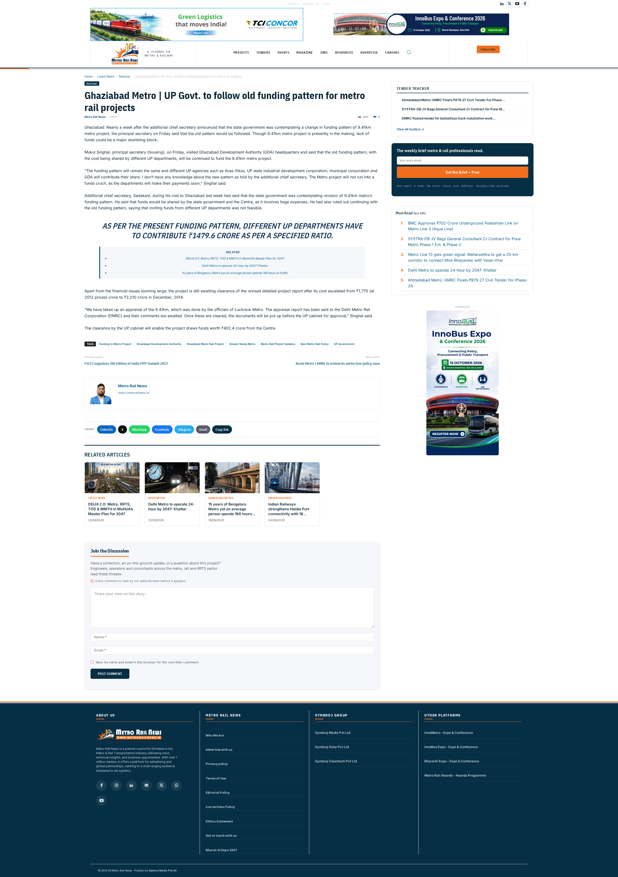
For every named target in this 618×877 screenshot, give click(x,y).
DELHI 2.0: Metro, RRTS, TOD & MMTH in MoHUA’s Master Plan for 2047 (234, 258)
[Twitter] (509, 4)
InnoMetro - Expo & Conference (448, 733)
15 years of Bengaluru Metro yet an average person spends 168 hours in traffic (235, 273)
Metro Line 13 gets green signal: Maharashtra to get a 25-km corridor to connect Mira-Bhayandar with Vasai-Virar (463, 257)
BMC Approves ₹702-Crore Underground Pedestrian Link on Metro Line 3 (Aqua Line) (463, 226)
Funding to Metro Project (115, 344)
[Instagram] (116, 785)
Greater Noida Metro (242, 344)
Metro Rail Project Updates (278, 344)
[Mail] (146, 785)
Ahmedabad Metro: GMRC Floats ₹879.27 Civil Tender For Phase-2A (468, 283)
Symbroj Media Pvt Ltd (332, 733)
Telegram (184, 429)
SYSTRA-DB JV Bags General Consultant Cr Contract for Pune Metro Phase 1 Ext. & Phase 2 (464, 241)
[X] (161, 785)
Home (88, 76)
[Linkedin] (131, 785)
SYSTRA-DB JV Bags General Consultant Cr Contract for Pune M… (453, 109)
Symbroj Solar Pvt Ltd (332, 747)
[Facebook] (525, 4)
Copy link (222, 429)
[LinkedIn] (502, 4)
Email (203, 429)
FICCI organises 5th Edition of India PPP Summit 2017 (126, 363)
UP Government (344, 344)
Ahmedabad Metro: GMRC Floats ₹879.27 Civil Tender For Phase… (453, 100)
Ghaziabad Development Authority (159, 344)
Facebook (162, 429)
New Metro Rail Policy (315, 344)
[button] (408, 52)
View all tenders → (410, 129)
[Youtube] (517, 4)
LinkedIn (106, 429)
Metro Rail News (94, 117)
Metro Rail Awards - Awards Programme (455, 775)
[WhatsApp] (176, 785)
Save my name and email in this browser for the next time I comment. (147, 662)
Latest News (105, 76)
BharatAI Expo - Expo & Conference (451, 761)
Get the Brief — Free (462, 172)
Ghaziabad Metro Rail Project (205, 344)
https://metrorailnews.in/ (133, 392)
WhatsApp (139, 429)
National (124, 76)
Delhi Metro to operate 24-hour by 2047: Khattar (235, 265)
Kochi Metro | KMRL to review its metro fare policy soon (338, 363)
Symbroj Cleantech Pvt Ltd (336, 761)
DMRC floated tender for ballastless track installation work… (449, 118)
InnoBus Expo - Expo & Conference (451, 747)
